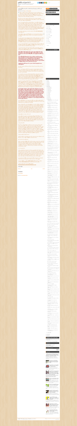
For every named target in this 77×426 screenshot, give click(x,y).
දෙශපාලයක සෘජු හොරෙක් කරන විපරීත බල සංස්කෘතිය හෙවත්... (52, 109)
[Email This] (18, 166)
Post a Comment (20, 173)
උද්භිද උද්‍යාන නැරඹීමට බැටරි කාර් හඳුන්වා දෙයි (53, 267)
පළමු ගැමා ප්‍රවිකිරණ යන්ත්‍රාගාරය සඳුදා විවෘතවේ (53, 242)
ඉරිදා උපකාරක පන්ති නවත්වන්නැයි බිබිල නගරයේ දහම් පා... (52, 111)
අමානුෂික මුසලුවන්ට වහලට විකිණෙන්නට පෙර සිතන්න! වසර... (52, 330)
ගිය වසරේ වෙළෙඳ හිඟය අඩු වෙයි (51, 262)
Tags (50, 8)
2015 (47, 85)
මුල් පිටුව (48, 45)
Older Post (44, 168)
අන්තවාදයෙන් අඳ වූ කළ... (49, 25)
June (48, 94)
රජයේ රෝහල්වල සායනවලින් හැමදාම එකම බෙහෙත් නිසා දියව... (52, 194)
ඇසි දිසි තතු (47, 28)
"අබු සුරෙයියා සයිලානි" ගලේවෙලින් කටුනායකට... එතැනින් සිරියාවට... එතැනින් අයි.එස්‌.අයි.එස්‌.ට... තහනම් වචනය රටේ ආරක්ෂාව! (54, 391)
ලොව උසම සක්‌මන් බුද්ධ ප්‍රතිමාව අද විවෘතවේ (53, 247)
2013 (47, 334)
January (48, 332)
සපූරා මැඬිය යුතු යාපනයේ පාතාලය (51, 272)
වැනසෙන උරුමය (48, 35)
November (48, 88)
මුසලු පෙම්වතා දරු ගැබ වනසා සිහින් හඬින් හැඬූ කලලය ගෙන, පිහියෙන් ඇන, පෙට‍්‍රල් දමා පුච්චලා (53, 366)
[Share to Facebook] (21, 166)
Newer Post (19, 168)
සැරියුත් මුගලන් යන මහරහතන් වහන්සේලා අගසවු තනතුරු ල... (52, 246)
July (48, 93)
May (48, 95)
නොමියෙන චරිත (48, 32)
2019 (47, 80)
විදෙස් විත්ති (47, 37)
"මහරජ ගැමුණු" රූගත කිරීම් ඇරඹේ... (52, 250)
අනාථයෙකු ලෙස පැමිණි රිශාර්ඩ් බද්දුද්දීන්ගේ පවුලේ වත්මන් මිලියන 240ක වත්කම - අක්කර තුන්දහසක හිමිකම (53, 361)
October (48, 89)
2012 (47, 335)
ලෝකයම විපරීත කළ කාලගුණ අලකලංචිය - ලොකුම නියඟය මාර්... (52, 232)
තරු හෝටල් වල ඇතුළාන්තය (50, 225)
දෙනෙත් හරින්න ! (57, 419)
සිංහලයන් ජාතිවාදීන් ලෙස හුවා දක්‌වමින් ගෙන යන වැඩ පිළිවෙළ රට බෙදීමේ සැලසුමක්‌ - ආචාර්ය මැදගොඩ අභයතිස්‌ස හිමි (54, 398)
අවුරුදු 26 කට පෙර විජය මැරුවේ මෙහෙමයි (52, 224)
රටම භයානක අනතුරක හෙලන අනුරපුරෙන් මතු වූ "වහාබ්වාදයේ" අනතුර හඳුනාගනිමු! (53, 410)
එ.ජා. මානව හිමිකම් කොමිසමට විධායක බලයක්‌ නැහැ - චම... (52, 141)
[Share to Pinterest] (22, 166)
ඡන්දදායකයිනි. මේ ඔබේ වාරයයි (51, 122)
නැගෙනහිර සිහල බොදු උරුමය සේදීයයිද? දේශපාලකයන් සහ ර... (52, 309)
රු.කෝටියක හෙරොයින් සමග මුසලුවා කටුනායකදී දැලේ (52, 285)
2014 (47, 86)
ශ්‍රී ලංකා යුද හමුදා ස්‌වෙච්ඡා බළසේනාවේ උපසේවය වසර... (52, 127)
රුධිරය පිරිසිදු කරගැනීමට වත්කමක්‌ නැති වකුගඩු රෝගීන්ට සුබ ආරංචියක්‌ (30, 9)
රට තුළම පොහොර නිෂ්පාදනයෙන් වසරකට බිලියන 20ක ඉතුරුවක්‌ (52, 216)
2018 (47, 81)
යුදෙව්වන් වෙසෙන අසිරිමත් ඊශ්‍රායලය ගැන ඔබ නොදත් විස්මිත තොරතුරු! (54, 384)
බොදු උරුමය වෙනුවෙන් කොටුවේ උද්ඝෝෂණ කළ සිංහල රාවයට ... (53, 185)
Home (31, 168)
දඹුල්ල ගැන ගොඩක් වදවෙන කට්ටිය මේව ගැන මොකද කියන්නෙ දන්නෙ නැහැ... (54, 379)
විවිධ (46, 38)
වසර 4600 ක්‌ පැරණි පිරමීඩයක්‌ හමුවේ (52, 324)
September (48, 90)
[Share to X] (20, 166)
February (48, 99)
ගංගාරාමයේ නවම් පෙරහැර (50, 239)
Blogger (56, 341)
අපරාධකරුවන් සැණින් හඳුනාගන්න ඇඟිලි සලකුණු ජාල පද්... (52, 148)
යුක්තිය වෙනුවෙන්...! (24, 2)
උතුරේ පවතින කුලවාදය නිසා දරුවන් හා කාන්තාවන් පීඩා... (52, 191)
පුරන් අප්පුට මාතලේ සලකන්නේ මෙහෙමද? (52, 230)
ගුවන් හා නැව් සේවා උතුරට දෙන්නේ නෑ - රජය (53, 189)
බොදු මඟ (47, 34)
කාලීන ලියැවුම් (48, 31)
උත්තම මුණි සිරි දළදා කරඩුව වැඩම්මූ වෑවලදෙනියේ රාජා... (51, 274)
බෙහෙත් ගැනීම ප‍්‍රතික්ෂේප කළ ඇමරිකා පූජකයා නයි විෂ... (52, 175)
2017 (47, 82)
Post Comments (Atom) (24, 175)
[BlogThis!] (19, 166)
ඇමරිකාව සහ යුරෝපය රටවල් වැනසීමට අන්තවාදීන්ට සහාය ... (52, 152)
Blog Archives (55, 8)
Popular (48, 8)
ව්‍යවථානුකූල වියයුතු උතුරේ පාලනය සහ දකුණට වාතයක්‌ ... (52, 165)
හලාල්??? (47, 41)
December (48, 87)
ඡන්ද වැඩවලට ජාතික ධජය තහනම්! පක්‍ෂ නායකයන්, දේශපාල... (52, 264)
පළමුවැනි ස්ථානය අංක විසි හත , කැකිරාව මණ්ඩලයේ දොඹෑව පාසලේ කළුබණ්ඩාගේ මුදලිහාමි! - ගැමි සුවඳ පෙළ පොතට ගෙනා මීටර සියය (54, 404)
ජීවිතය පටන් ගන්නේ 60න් (50, 283)
